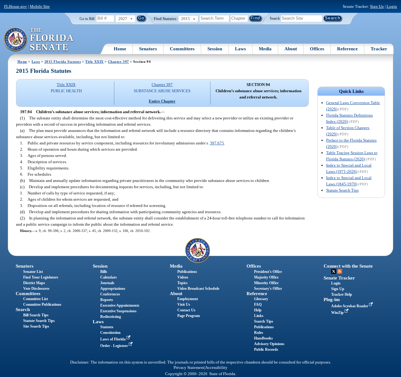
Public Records (266, 349)
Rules (258, 332)
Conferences (110, 294)
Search (275, 18)
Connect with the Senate (348, 266)
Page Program (188, 316)
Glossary (261, 299)
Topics (182, 283)
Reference (347, 48)
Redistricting (110, 316)
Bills (103, 271)
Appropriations (112, 288)
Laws (240, 48)
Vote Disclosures (36, 288)
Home (120, 48)
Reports (106, 300)
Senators (148, 48)
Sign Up (377, 6)
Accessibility (216, 367)
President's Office (268, 271)
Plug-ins (332, 299)
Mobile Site (40, 6)
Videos (182, 277)
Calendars (108, 277)
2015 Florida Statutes (62, 61)
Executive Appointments (119, 305)
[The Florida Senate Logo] (39, 40)
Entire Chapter (162, 101)
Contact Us (186, 310)
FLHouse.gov (15, 6)
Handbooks (263, 338)
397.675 (217, 143)
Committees (182, 48)
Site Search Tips (36, 326)
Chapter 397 (118, 61)
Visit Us (183, 304)
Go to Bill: (87, 19)
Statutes (106, 327)
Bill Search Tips (36, 315)
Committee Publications (42, 304)
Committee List (35, 299)
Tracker (379, 48)
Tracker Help (341, 294)
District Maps (34, 283)
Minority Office (266, 283)
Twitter (333, 271)
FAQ (258, 304)
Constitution (110, 332)
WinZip (338, 312)
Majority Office (266, 277)
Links (258, 316)
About (290, 48)
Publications (187, 271)
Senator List (33, 271)
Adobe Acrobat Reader (350, 306)
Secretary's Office (268, 288)
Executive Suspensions (118, 311)
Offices (317, 48)
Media (265, 48)
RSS (339, 271)
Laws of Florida (113, 339)
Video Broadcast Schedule (198, 288)
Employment (187, 299)
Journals (107, 283)
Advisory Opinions (269, 344)
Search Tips (263, 321)
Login (392, 6)
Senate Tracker (339, 277)
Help (258, 310)
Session (214, 48)
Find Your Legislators (40, 277)
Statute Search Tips (342, 190)
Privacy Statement (189, 367)
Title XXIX (94, 61)
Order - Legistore (114, 346)
